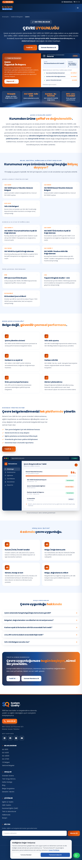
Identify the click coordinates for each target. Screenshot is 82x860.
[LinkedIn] (4, 738)
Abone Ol (74, 833)
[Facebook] (10, 738)
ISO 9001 (5, 749)
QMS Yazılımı (6, 805)
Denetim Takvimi (8, 792)
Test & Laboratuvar (9, 812)
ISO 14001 (5, 753)
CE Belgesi (6, 762)
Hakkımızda (6, 815)
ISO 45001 (5, 756)
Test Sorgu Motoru (8, 779)
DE (79, 2)
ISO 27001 (5, 759)
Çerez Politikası (53, 850)
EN (77, 2)
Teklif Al (29, 47)
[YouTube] (21, 738)
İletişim (4, 818)
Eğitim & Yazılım (7, 802)
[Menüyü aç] (78, 8)
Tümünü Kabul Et (55, 855)
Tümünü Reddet (25, 855)
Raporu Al (10, 81)
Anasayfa (5, 17)
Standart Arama (8, 776)
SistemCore (68, 2)
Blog (3, 785)
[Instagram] (16, 738)
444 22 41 (8, 2)
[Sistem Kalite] (7, 8)
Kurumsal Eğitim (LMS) (10, 808)
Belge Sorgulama (8, 789)
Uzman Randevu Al (48, 47)
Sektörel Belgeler (17, 17)
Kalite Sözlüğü (7, 782)
